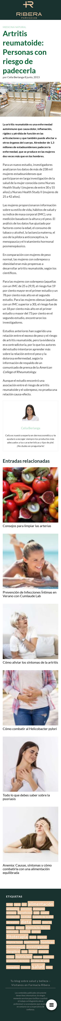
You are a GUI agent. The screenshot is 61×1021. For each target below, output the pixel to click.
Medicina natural (14, 27)
